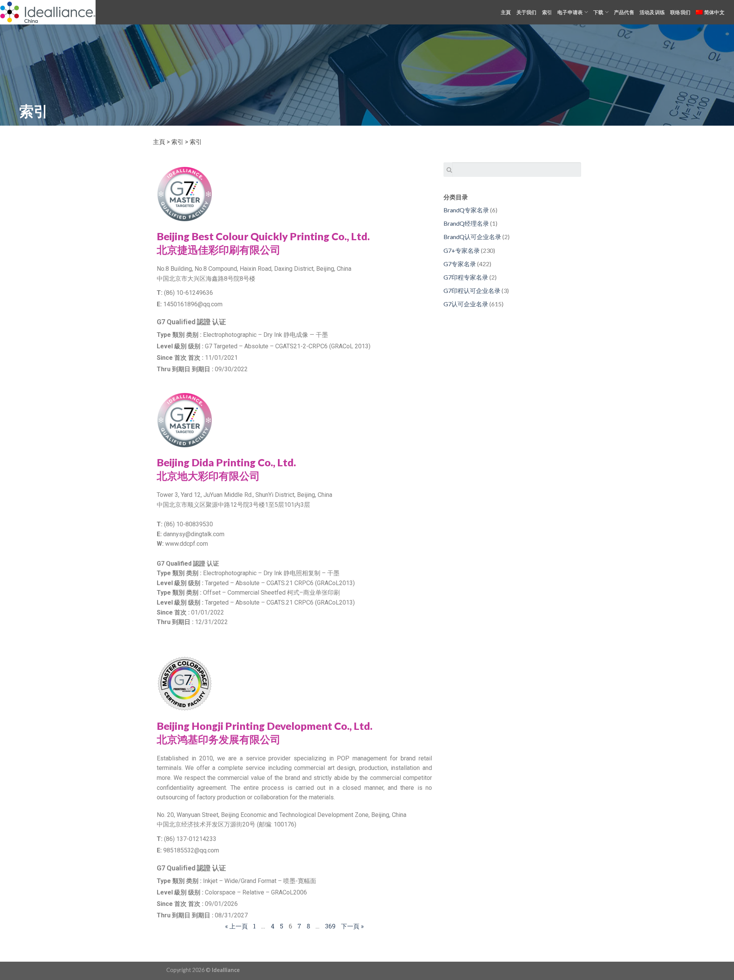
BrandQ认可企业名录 (472, 236)
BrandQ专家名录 (466, 209)
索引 (547, 12)
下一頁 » (352, 926)
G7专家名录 (459, 263)
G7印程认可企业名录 (471, 290)
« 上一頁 (236, 926)
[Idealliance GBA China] (48, 12)
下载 (598, 12)
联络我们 (680, 12)
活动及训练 (652, 12)
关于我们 (526, 12)
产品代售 (624, 12)
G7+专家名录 (461, 250)
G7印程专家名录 (465, 277)
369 (330, 926)
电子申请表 (570, 12)
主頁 (506, 12)
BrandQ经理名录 (466, 223)
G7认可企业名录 (465, 303)
